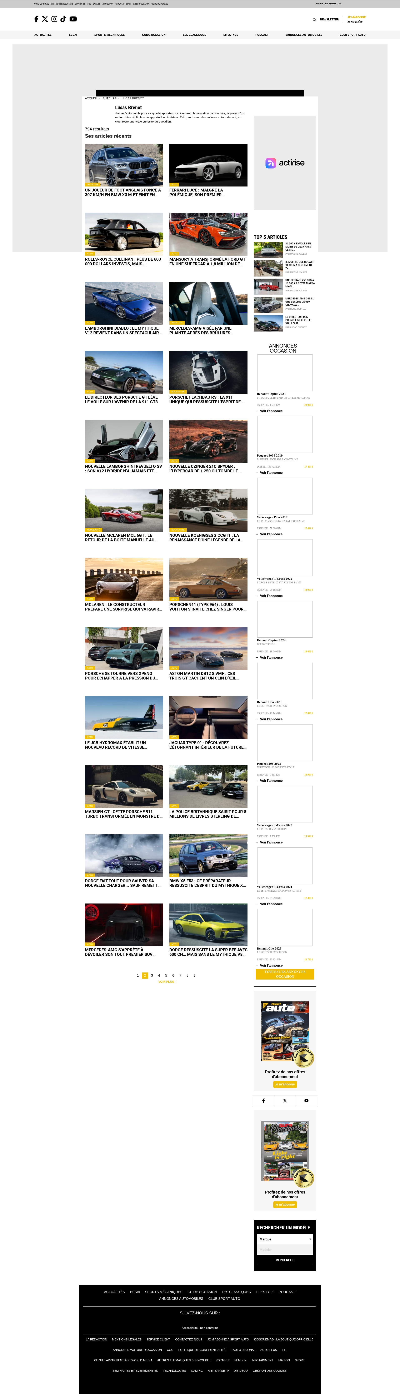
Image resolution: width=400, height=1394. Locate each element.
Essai (73, 35)
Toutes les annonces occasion (285, 974)
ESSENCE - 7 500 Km (268, 836)
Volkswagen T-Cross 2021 (274, 886)
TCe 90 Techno (266, 644)
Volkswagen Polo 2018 (272, 517)
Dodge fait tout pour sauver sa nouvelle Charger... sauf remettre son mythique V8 (123, 883)
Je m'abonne (356, 19)
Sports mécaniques (109, 35)
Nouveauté (178, 391)
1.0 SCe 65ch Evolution (272, 706)
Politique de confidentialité (202, 1349)
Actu (174, 184)
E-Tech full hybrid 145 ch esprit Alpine (283, 397)
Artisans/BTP (218, 1370)
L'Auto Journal (243, 1349)
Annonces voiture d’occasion (137, 1349)
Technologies (174, 1370)
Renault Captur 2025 (271, 393)
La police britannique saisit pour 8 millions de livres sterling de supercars (207, 813)
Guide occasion (154, 35)
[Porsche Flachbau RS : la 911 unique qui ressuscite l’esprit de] (208, 372)
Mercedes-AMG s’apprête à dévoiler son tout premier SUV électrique (118, 952)
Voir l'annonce (270, 411)
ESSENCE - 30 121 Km (269, 959)
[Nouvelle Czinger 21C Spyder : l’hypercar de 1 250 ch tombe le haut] (208, 441)
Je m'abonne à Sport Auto (228, 1339)
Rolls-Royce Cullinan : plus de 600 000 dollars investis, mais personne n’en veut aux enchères (123, 261)
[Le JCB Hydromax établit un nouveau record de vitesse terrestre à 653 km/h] (124, 717)
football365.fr (64, 4)
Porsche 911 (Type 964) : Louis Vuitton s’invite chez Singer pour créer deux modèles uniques (206, 606)
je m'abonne (285, 1084)
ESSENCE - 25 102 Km (269, 589)
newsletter (329, 19)
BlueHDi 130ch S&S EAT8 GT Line (277, 459)
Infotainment (262, 1360)
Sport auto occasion (137, 4)
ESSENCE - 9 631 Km (268, 774)
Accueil (91, 98)
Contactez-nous (188, 1339)
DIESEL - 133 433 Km (268, 466)
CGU (170, 1349)
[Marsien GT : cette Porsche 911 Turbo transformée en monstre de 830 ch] (124, 786)
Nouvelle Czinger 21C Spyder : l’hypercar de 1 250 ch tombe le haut (203, 468)
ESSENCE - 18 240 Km (269, 651)
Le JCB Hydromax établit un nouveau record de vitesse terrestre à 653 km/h (115, 745)
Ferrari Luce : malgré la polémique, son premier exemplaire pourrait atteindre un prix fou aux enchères (207, 192)
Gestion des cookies (269, 1370)
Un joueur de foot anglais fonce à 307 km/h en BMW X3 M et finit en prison (123, 192)
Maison (284, 1360)
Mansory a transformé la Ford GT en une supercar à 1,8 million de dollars (207, 261)
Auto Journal (41, 4)
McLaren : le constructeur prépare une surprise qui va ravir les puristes (122, 606)
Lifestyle (230, 35)
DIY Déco (241, 1370)
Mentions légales (126, 1339)
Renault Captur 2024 (271, 640)
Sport (300, 1360)
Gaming (197, 1370)
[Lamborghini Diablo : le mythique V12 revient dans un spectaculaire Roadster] (124, 303)
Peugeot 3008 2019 (270, 455)
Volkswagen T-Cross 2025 (274, 825)
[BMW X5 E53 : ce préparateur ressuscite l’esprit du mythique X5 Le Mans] (208, 855)
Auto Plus (268, 1349)
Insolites (92, 184)
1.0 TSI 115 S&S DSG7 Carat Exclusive (281, 521)
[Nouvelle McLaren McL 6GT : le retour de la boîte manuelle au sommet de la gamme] (124, 510)
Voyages (222, 1360)
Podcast (262, 35)
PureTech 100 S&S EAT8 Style (275, 767)
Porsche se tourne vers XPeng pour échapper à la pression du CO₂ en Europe (120, 675)
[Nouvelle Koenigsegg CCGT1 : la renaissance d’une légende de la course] (208, 510)
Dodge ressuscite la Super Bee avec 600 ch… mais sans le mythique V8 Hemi (208, 952)
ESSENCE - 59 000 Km (269, 528)
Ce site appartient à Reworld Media (123, 1360)
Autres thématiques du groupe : (184, 1360)
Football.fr (94, 4)
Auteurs (109, 98)
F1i (52, 4)
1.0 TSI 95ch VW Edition (272, 829)
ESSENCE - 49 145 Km (269, 713)
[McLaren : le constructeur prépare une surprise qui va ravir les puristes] (124, 579)
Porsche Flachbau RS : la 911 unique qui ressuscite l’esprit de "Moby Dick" (205, 399)
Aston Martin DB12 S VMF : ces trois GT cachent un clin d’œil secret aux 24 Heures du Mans (202, 675)
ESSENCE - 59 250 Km (269, 898)
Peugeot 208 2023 (269, 763)
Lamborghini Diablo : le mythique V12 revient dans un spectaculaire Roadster (123, 330)
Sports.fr (80, 4)
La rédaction (96, 1339)
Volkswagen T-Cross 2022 (274, 578)
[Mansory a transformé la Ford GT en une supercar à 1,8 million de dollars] (208, 234)
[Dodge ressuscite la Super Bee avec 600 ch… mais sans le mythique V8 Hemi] (208, 924)
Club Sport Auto (353, 35)
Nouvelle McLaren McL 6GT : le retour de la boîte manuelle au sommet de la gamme (119, 537)
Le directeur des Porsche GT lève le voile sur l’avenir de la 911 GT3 (121, 399)
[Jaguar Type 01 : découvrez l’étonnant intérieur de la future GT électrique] (208, 717)
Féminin (240, 1360)
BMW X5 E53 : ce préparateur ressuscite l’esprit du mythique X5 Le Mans (207, 883)
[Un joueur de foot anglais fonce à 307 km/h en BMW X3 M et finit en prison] (124, 165)
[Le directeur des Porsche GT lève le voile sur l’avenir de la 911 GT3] (124, 372)
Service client (158, 1339)
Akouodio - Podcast (113, 4)
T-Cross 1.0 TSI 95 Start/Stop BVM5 (279, 582)
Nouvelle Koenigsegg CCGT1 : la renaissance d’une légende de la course (204, 537)
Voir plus (166, 981)
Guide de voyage (159, 4)
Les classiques (194, 35)
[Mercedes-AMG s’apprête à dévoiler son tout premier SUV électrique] (124, 924)
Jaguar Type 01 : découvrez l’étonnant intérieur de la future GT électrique (206, 745)
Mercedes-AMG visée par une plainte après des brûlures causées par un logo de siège (201, 330)
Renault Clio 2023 (269, 702)
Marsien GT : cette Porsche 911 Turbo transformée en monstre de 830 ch (123, 813)
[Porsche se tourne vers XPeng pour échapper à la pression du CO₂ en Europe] (124, 648)
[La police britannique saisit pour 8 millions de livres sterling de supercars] (208, 786)
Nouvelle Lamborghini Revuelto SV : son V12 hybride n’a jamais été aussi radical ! (123, 468)
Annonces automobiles (304, 35)
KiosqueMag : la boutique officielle (283, 1339)
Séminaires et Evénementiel (135, 1370)
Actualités (43, 35)
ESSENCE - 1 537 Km (268, 405)
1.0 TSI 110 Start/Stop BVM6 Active (279, 890)
